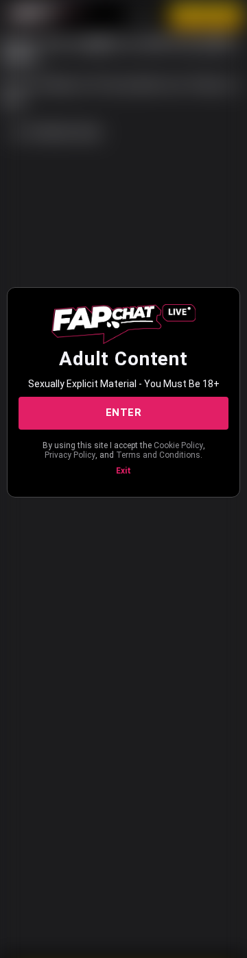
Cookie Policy (178, 445)
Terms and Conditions (158, 455)
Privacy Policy (70, 455)
